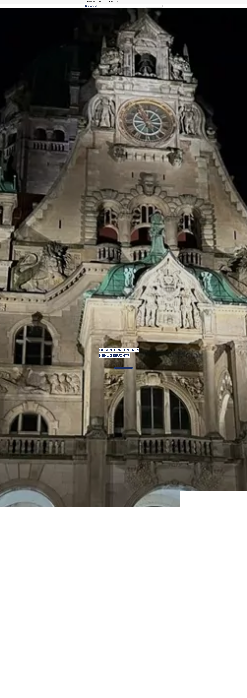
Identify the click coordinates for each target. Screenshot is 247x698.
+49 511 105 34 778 (91, 1)
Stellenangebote (114, 1)
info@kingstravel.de (102, 1)
